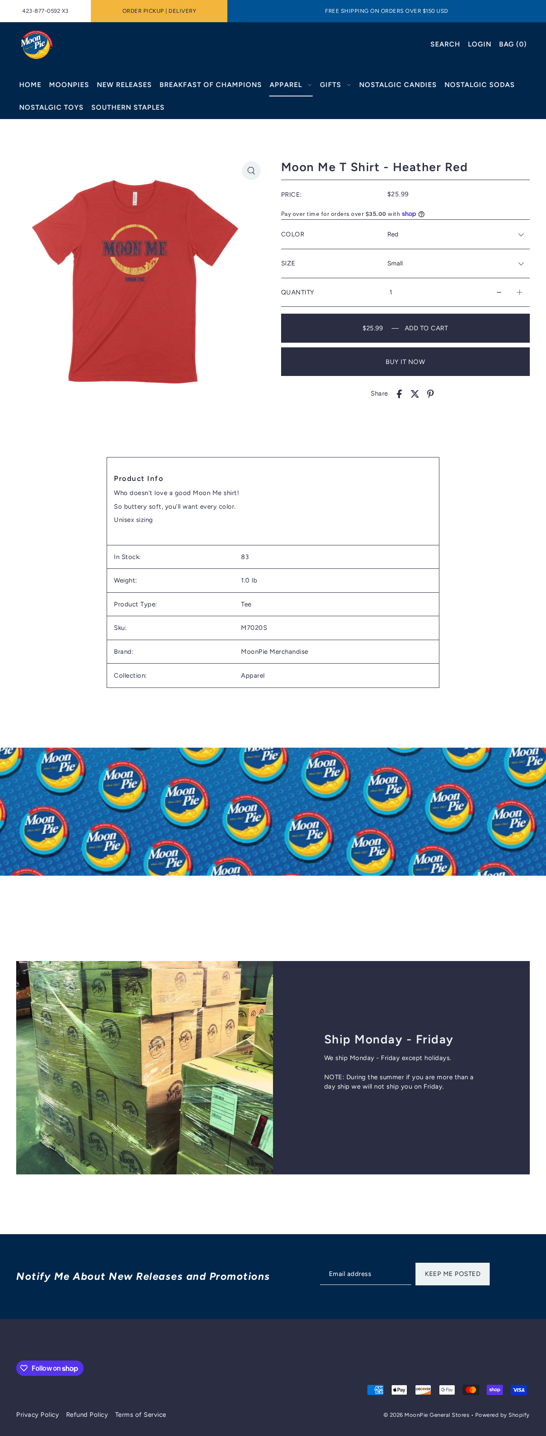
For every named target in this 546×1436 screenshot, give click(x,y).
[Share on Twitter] (415, 394)
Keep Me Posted (452, 1274)
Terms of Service (140, 1415)
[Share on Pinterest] (430, 394)
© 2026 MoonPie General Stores (427, 1415)
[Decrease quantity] (499, 292)
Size (288, 263)
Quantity (297, 292)
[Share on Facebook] (399, 394)
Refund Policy (87, 1415)
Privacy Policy (37, 1415)
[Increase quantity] (519, 292)
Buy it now (405, 362)
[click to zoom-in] (251, 170)
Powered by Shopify (502, 1415)
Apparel (253, 676)
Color (293, 234)
